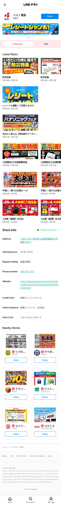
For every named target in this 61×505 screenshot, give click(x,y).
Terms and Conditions (36, 456)
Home (10, 502)
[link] (6, 16)
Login (49, 456)
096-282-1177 (27, 271)
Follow (50, 17)
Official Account (48, 230)
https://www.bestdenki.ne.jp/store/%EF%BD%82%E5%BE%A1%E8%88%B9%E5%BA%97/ (39, 284)
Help (11, 456)
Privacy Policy (21, 456)
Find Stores (30, 502)
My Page (51, 502)
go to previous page (5, 4)
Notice (4, 456)
